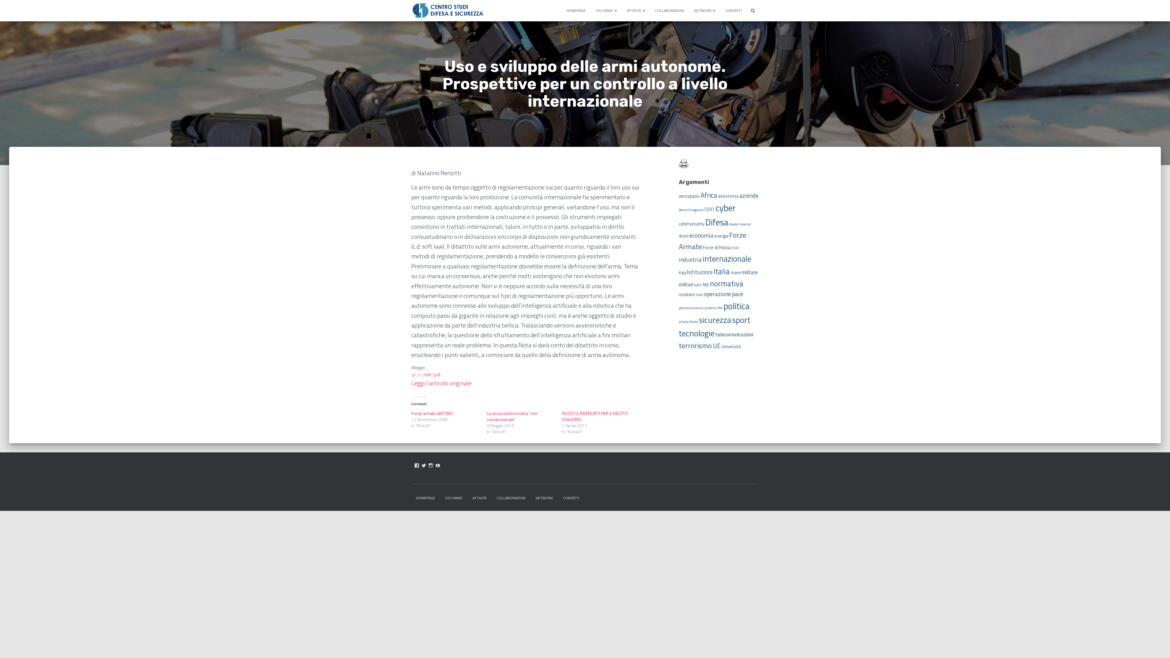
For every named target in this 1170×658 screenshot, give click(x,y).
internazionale (727, 259)
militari (686, 284)
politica (737, 306)
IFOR (735, 248)
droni (684, 236)
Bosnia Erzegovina (691, 209)
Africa (708, 195)
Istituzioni (700, 271)
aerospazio (689, 196)
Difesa (716, 222)
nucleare (687, 294)
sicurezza (715, 319)
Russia (694, 321)
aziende (748, 195)
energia (721, 236)
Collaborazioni (669, 10)
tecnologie (696, 333)
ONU (699, 294)
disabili (734, 224)
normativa (726, 283)
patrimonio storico (691, 308)
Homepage (576, 10)
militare (750, 272)
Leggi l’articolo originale (441, 383)
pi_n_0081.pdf (426, 374)
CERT (709, 209)
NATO (698, 285)
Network (703, 10)
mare (736, 272)
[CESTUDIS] (447, 10)
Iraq (682, 272)
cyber (726, 207)
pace (737, 293)
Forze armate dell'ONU (432, 413)
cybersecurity (691, 224)
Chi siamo (605, 10)
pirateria (710, 308)
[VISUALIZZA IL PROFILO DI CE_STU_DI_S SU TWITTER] (423, 465)
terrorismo (695, 345)
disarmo (745, 224)
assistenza (728, 196)
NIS (706, 284)
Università (731, 346)
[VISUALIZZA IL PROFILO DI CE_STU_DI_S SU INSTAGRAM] (430, 465)
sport (741, 319)
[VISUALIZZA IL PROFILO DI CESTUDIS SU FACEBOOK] (416, 465)
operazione (717, 293)
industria (690, 259)
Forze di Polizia (717, 247)
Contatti (733, 10)
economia (701, 235)
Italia (722, 271)
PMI (720, 308)
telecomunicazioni (734, 334)
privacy (684, 321)
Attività (634, 10)
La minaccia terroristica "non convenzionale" (512, 416)
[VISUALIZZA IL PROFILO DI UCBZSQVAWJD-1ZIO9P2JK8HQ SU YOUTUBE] (437, 465)
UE (717, 346)
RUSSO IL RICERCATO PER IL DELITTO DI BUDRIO (595, 416)
